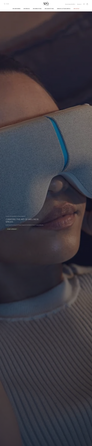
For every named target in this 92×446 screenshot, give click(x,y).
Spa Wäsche (27, 8)
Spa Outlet (76, 8)
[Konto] (84, 4)
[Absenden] (5, 3)
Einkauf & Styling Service (63, 8)
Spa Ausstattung (49, 8)
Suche (7, 3)
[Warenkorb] (87, 4)
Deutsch (79, 4)
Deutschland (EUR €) (70, 4)
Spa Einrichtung (37, 8)
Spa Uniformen (16, 8)
